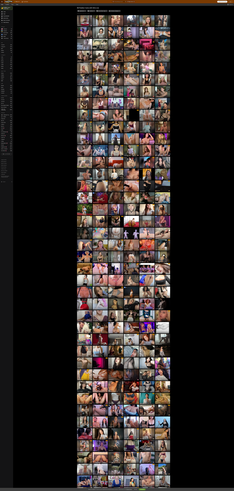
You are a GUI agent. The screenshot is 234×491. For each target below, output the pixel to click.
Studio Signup (3, 172)
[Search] (126, 1)
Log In (230, 1)
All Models (3, 174)
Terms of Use (3, 168)
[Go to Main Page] (8, 1)
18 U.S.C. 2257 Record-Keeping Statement (5, 176)
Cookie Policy (129, 489)
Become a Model (4, 170)
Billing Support (3, 161)
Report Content (4, 163)
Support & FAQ (3, 159)
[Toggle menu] (2, 1)
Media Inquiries (4, 165)
